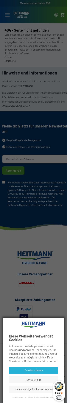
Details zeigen (18, 397)
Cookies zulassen (34, 370)
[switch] (59, 398)
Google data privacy (47, 397)
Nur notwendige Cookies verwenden (34, 389)
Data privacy (28, 397)
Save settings (34, 379)
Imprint (36, 397)
